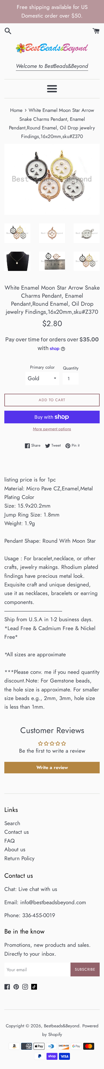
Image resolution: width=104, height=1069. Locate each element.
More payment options (52, 429)
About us (14, 849)
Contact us (16, 832)
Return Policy (19, 858)
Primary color (42, 367)
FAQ (9, 841)
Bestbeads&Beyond (61, 1026)
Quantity (71, 368)
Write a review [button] (52, 767)
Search (12, 823)
